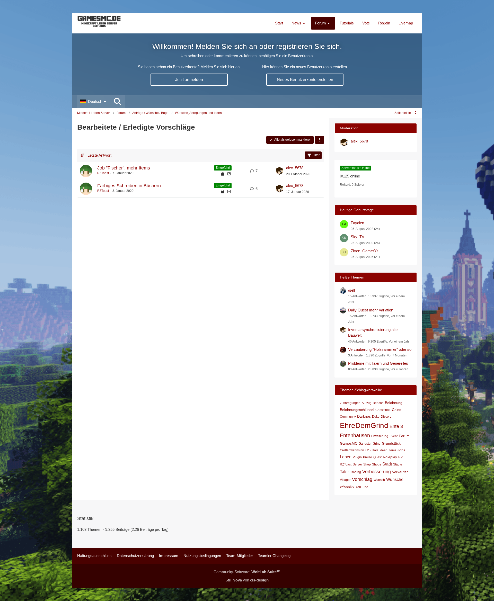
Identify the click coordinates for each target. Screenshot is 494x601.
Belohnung (393, 403)
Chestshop (383, 410)
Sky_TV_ (358, 237)
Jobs (401, 450)
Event (394, 436)
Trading (355, 472)
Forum (404, 436)
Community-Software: (247, 572)
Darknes (364, 416)
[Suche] (117, 101)
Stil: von (247, 580)
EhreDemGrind (364, 425)
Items (392, 450)
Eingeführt (223, 167)
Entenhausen (355, 435)
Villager (345, 480)
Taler (344, 472)
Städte (397, 464)
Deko (376, 416)
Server (357, 464)
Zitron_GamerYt (364, 251)
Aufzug (367, 403)
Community (348, 416)
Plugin (357, 457)
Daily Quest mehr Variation (370, 310)
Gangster (365, 443)
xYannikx (347, 487)
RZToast (103, 173)
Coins (396, 410)
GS (367, 450)
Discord (386, 416)
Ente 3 (396, 426)
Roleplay (390, 457)
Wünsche (394, 479)
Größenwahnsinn (352, 450)
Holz (375, 450)
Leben (345, 457)
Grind (377, 443)
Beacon (378, 403)
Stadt (387, 464)
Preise (367, 457)
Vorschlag (362, 479)
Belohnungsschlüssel (357, 410)
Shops (376, 464)
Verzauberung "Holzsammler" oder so (379, 349)
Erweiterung (379, 436)
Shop (367, 464)
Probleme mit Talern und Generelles (378, 363)
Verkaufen (400, 472)
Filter (316, 155)
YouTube (362, 487)
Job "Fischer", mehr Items (123, 168)
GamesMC (348, 443)
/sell (351, 290)
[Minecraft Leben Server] (99, 23)
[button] (93, 101)
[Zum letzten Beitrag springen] (279, 171)
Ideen (383, 450)
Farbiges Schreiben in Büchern (129, 185)
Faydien (357, 223)
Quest (377, 457)
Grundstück (391, 443)
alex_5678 (294, 168)
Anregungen (351, 403)
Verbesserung (376, 471)
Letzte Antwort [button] (99, 155)
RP (400, 457)
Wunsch (379, 480)
